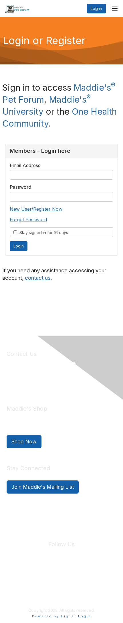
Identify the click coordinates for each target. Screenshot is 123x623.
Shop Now (24, 442)
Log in (96, 8)
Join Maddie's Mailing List (42, 487)
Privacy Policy (44, 578)
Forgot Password (28, 219)
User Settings (104, 578)
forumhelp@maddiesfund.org (47, 382)
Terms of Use (74, 578)
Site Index (16, 578)
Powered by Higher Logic (61, 616)
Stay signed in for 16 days (42, 232)
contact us (38, 278)
